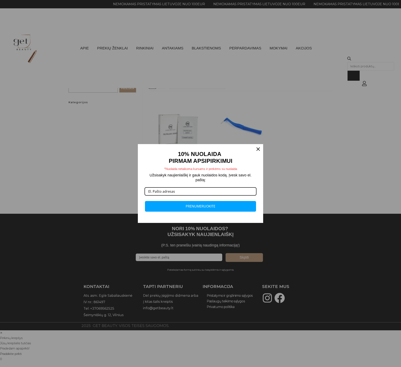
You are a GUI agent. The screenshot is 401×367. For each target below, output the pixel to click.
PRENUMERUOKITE (200, 206)
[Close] (258, 149)
